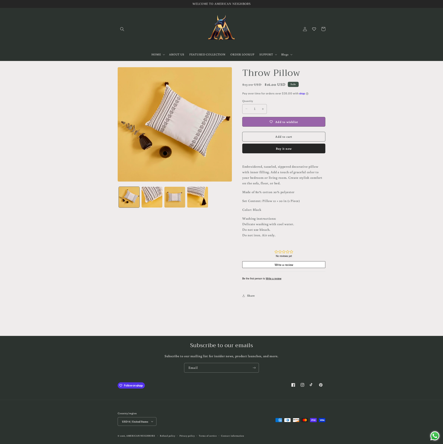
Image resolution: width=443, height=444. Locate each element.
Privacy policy (187, 435)
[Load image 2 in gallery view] (152, 197)
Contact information (232, 435)
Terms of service (208, 435)
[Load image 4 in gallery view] (197, 197)
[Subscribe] (254, 368)
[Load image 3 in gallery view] (174, 197)
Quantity (247, 101)
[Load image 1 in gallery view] (129, 197)
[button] (122, 29)
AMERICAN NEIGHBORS (140, 435)
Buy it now (284, 148)
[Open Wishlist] (314, 29)
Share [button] (251, 295)
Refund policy (167, 435)
